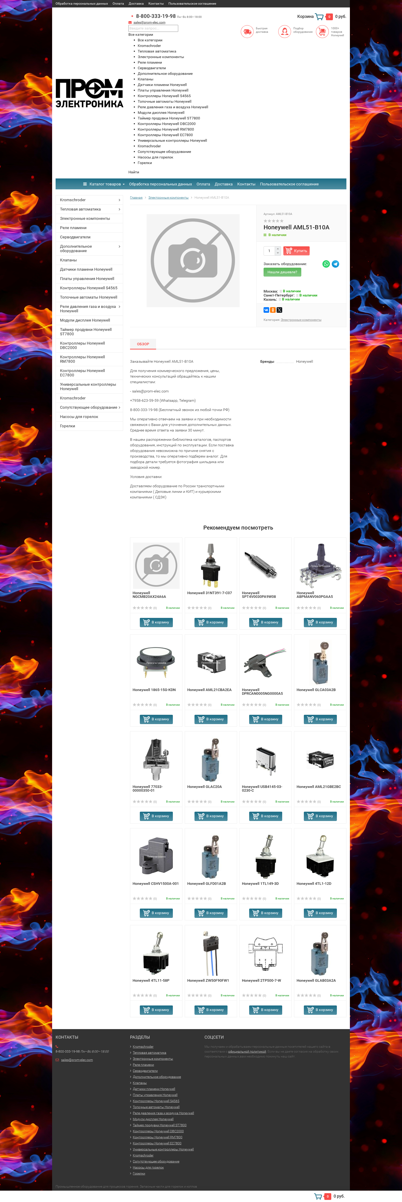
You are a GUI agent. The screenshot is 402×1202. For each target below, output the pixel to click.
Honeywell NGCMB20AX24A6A (149, 595)
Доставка (136, 3)
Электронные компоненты (85, 218)
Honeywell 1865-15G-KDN (154, 690)
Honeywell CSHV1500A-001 (156, 883)
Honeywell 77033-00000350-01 (148, 788)
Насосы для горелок (79, 416)
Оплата (118, 3)
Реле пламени (73, 227)
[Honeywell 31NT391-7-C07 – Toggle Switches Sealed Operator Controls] (210, 565)
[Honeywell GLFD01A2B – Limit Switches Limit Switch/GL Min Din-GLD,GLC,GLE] (211, 856)
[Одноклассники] (273, 310)
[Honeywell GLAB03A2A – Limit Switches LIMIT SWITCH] (320, 953)
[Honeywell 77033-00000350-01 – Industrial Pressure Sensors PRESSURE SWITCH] (156, 759)
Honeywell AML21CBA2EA (209, 690)
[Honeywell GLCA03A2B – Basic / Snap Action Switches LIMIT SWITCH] (320, 662)
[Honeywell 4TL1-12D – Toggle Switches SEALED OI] (320, 856)
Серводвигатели (75, 237)
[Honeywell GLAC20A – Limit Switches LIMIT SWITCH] (211, 759)
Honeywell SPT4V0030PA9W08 (259, 595)
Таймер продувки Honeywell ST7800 (86, 331)
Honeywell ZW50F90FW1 (208, 980)
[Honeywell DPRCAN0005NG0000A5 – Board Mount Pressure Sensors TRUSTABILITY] (265, 662)
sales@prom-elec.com (149, 22)
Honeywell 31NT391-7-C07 (209, 593)
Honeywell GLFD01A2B (206, 883)
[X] (279, 310)
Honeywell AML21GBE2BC (319, 786)
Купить (300, 250)
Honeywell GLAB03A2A (316, 980)
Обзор (143, 344)
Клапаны (68, 260)
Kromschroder (73, 200)
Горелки (67, 426)
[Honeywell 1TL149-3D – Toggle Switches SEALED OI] (265, 856)
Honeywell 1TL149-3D (260, 883)
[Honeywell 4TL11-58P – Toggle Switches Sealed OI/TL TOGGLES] (156, 953)
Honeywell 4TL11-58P (151, 980)
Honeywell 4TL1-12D (314, 883)
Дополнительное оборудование (76, 248)
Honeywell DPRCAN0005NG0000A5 (262, 692)
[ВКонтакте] (266, 310)
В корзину (160, 622)
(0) (155, 608)
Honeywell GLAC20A (204, 786)
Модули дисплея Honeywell (85, 320)
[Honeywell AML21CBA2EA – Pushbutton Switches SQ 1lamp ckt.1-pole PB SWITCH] (210, 662)
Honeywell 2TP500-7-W (261, 980)
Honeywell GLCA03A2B (316, 690)
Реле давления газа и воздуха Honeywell (88, 308)
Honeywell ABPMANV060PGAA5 (315, 595)
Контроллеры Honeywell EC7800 (82, 372)
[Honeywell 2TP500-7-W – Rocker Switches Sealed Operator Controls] (266, 953)
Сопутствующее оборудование (88, 407)
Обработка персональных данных (82, 3)
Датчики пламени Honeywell (86, 269)
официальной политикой (247, 1051)
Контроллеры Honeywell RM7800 (82, 359)
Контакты (156, 3)
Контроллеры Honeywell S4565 (88, 288)
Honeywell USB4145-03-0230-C (262, 788)
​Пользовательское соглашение (192, 3)
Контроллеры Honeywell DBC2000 (82, 345)
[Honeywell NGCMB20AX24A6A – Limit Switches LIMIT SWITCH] (156, 565)
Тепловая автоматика (80, 209)
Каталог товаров (105, 184)
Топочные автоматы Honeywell (88, 297)
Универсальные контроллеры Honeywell (88, 386)
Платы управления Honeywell (87, 278)
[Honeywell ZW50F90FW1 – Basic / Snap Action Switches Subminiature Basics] (211, 953)
